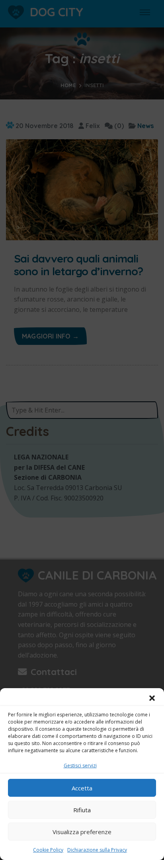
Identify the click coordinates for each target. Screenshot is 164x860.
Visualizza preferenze (82, 832)
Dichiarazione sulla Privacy (97, 849)
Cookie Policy (48, 849)
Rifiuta (82, 810)
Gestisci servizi (80, 765)
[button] (152, 698)
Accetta (82, 788)
